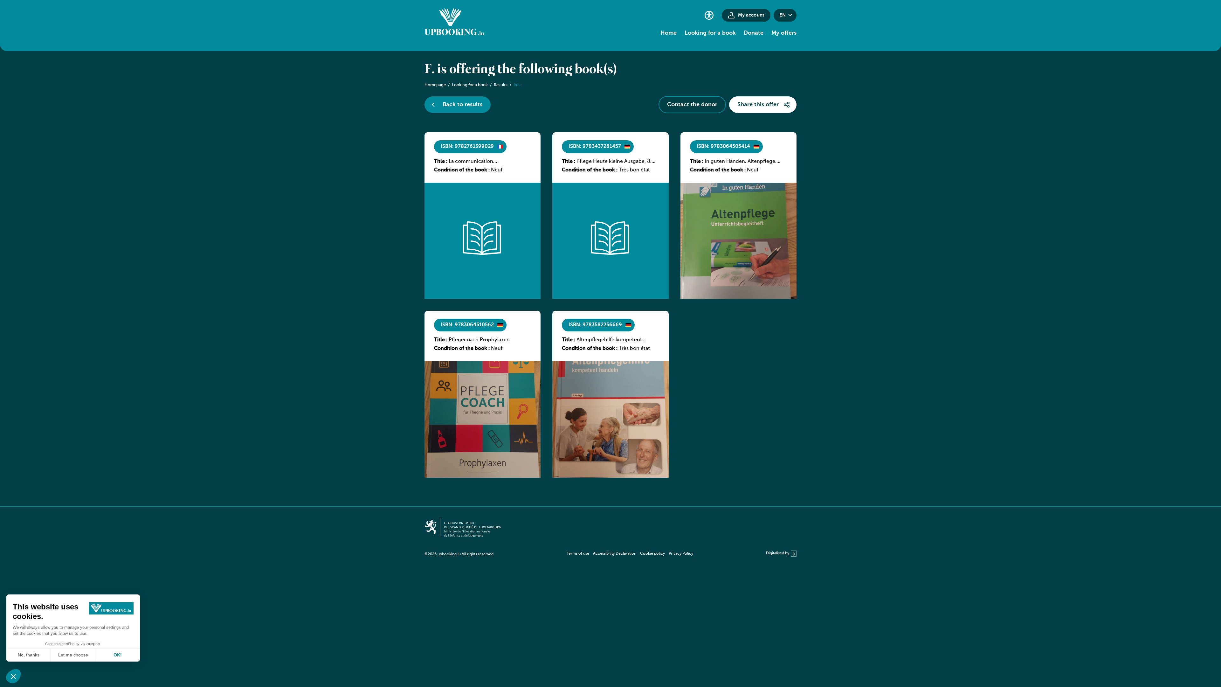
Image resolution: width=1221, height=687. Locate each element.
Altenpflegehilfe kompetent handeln (609, 340)
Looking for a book (710, 33)
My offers (784, 33)
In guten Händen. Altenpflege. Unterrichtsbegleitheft (740, 162)
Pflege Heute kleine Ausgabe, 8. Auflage (614, 162)
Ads (517, 85)
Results (500, 85)
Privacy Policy (681, 554)
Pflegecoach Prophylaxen (479, 340)
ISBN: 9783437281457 (595, 146)
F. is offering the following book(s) (520, 69)
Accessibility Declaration (614, 554)
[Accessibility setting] (709, 15)
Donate (753, 33)
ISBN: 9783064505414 (723, 146)
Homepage (435, 85)
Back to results (462, 105)
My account (751, 15)
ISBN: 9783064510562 (467, 325)
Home (668, 33)
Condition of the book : (462, 170)
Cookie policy (652, 554)
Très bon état (634, 170)
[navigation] (630, 554)
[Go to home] (454, 22)
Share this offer (758, 105)
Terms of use (578, 554)
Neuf (496, 170)
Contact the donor (692, 105)
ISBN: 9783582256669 (595, 325)
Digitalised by (777, 553)
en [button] (782, 15)
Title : (440, 161)
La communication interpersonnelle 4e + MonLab (484, 162)
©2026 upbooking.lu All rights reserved (458, 554)
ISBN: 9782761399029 (467, 146)
